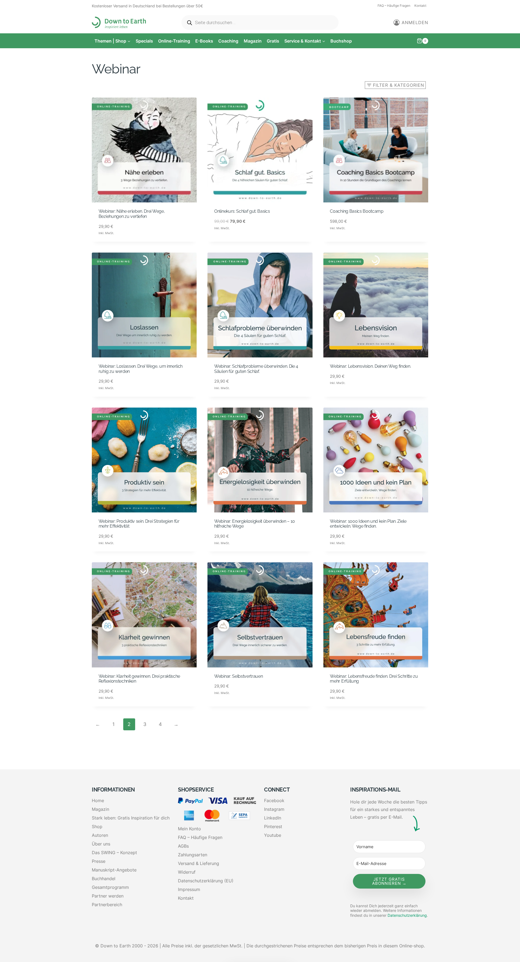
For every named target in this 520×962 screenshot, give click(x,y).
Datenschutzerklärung (407, 915)
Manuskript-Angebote (114, 870)
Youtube (272, 835)
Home (98, 800)
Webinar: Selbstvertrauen (238, 676)
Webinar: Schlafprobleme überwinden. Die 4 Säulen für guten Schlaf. (256, 369)
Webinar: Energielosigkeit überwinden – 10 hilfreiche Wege (254, 524)
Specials (144, 41)
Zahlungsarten (192, 854)
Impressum (189, 889)
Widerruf (187, 872)
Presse (98, 861)
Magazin (253, 41)
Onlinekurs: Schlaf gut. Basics (242, 211)
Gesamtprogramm (110, 887)
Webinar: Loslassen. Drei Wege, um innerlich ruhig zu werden (141, 369)
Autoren (100, 835)
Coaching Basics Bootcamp (356, 211)
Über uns (101, 844)
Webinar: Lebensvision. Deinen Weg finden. (370, 366)
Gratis (273, 41)
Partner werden (107, 896)
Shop (97, 826)
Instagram (274, 809)
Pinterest (273, 826)
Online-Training (174, 41)
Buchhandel (103, 878)
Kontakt (420, 6)
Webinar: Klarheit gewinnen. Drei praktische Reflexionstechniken (139, 679)
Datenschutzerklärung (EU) (205, 880)
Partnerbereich (107, 904)
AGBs (183, 846)
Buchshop (341, 41)
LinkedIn (272, 818)
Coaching (228, 41)
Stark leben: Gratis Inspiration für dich (131, 818)
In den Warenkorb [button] (234, 241)
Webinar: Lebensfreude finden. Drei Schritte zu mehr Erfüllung (374, 679)
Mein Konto (189, 828)
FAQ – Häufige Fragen (394, 6)
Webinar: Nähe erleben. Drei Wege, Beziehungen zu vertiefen (132, 214)
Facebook (274, 800)
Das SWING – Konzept (114, 852)
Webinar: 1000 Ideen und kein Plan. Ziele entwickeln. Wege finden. (368, 524)
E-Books (204, 41)
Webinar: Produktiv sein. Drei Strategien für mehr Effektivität (139, 524)
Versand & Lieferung (198, 863)
